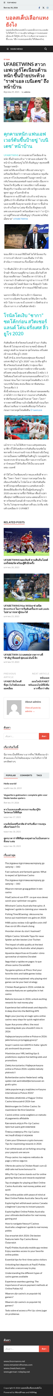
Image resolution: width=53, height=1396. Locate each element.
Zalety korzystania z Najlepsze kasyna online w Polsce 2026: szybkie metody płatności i (24, 1069)
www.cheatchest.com (14, 1368)
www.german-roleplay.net (17, 1371)
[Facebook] (39, 7)
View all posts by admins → (33, 709)
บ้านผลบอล (36, 410)
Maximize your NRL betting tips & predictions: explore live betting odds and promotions (26, 1057)
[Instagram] (47, 7)
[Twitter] (43, 7)
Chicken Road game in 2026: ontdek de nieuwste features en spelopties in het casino (24, 990)
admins (27, 92)
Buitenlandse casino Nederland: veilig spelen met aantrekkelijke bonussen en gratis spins (24, 1081)
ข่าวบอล (7, 59)
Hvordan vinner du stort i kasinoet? (23, 931)
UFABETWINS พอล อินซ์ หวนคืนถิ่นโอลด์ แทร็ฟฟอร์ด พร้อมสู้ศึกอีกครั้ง (26, 561)
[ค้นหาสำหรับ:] (26, 736)
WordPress (20, 1392)
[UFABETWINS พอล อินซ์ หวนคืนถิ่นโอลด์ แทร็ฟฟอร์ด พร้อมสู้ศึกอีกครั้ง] (26, 542)
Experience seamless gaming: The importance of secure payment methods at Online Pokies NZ (26, 1285)
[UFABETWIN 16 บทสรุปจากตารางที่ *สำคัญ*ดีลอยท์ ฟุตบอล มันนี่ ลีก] (26, 637)
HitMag (33, 1392)
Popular (11, 775)
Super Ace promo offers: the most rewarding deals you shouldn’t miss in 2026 (24, 1028)
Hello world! (10, 783)
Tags (39, 775)
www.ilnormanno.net (14, 1361)
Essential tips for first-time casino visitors (26, 1259)
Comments (26, 775)
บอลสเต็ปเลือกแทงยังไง (27, 21)
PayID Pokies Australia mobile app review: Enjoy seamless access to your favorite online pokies (26, 1251)
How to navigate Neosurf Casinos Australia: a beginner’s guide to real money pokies (26, 1227)
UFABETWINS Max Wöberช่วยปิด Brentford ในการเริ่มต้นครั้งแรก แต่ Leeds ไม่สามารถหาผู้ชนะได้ (26, 609)
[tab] (11, 775)
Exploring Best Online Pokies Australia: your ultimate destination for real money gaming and (25, 1215)
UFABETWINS (20, 218)
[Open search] (45, 49)
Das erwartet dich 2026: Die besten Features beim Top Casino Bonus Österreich (23, 1239)
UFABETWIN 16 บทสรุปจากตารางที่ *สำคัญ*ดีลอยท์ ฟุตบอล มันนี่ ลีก (23, 656)
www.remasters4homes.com (18, 1364)
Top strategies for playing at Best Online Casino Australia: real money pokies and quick (25, 1186)
